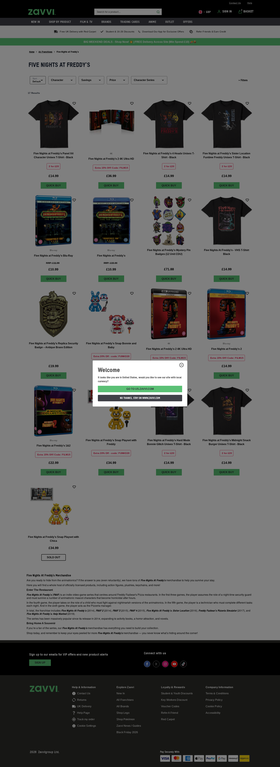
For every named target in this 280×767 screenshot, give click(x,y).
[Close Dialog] (181, 365)
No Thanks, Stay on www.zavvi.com (140, 398)
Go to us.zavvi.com (140, 389)
